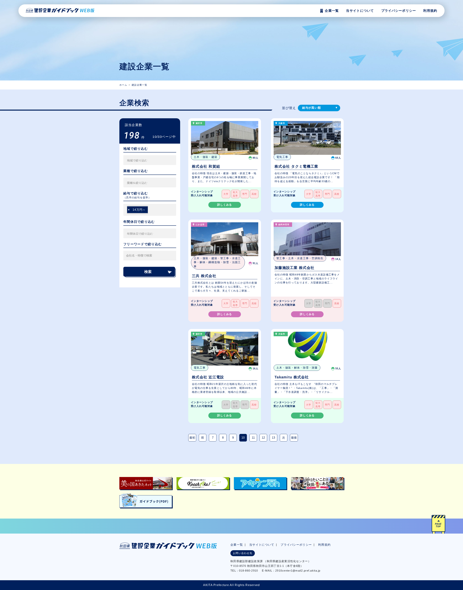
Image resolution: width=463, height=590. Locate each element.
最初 (192, 437)
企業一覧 (236, 544)
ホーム (123, 85)
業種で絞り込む (135, 171)
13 (273, 437)
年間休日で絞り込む (139, 222)
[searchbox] (144, 160)
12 (263, 437)
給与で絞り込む (135, 193)
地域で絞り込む (135, 148)
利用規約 (430, 10)
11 (253, 437)
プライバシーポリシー (398, 10)
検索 (148, 272)
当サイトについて (261, 544)
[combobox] (149, 160)
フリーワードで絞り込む (142, 244)
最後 (294, 437)
